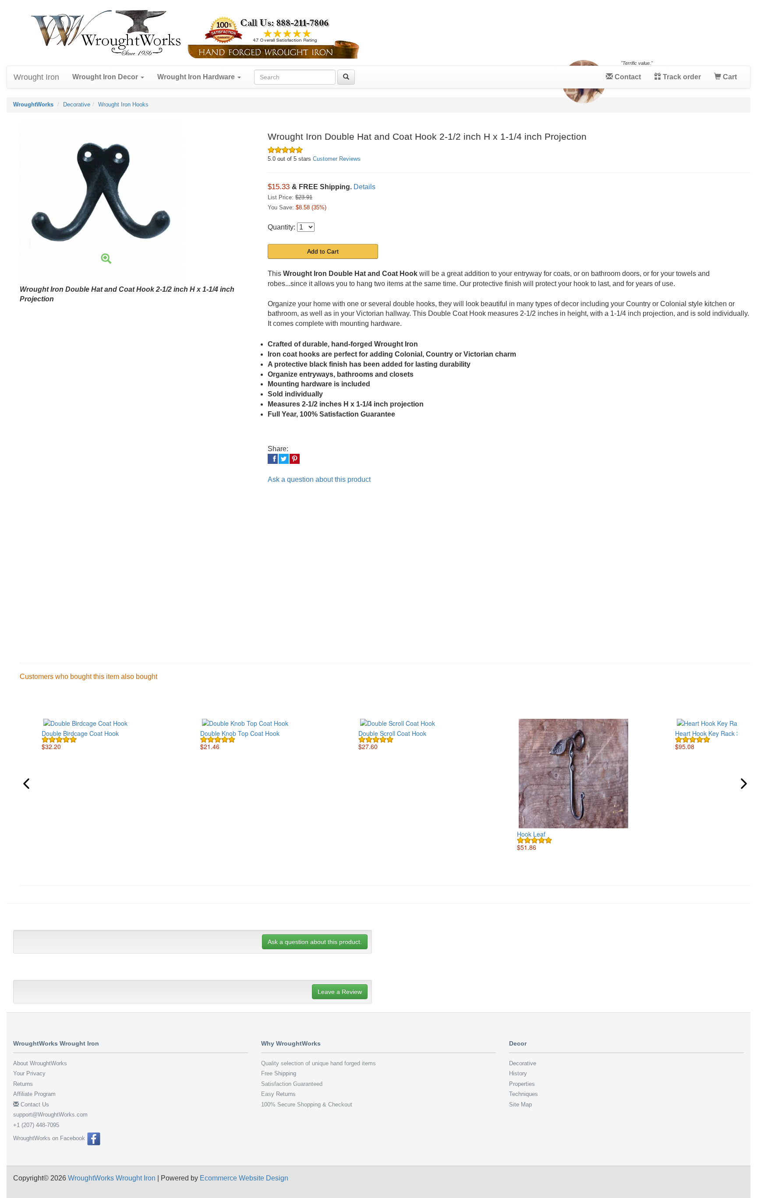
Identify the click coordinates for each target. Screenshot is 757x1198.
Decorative (76, 104)
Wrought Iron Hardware (197, 77)
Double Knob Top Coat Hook (239, 733)
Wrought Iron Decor (106, 77)
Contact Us (34, 1104)
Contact (627, 77)
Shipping (285, 1073)
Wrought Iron (36, 77)
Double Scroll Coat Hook (392, 733)
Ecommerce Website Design (244, 1178)
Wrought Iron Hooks (123, 104)
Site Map (520, 1104)
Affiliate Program (34, 1094)
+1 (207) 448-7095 (36, 1125)
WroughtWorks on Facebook (50, 1138)
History (518, 1073)
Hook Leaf (531, 834)
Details (364, 187)
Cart (729, 77)
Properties (522, 1084)
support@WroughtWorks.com (50, 1114)
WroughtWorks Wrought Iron (112, 1178)
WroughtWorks (33, 104)
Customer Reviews (337, 158)
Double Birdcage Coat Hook (80, 733)
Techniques (523, 1094)
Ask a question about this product (319, 479)
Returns (23, 1084)
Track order (681, 77)
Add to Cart (323, 251)
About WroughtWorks (40, 1063)
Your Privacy (29, 1073)
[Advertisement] (276, 566)
